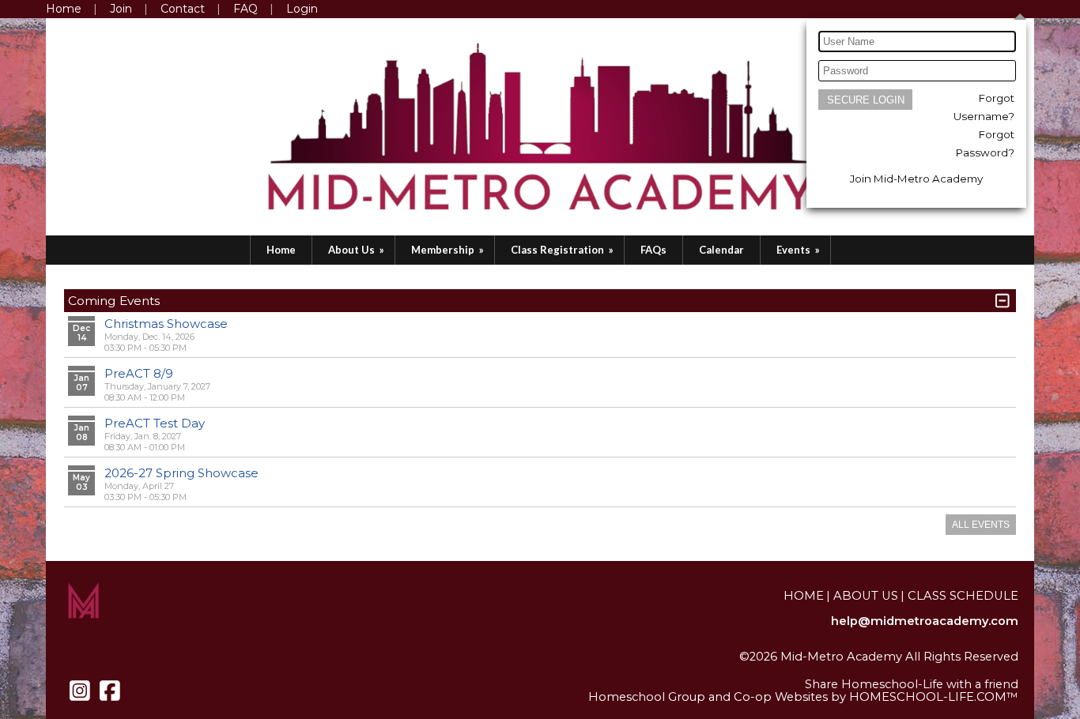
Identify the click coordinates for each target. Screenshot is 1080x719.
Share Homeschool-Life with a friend (911, 684)
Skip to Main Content (955, 669)
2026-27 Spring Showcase (181, 472)
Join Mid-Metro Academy (916, 178)
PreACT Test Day (154, 423)
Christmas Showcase (166, 323)
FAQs (653, 249)
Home (281, 249)
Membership (448, 249)
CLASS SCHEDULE (963, 596)
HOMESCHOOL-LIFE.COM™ (933, 697)
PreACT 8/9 (138, 373)
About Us (357, 249)
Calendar (721, 249)
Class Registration (563, 249)
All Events (981, 524)
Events (799, 249)
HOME (804, 596)
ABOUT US (865, 596)
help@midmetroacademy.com (924, 621)
